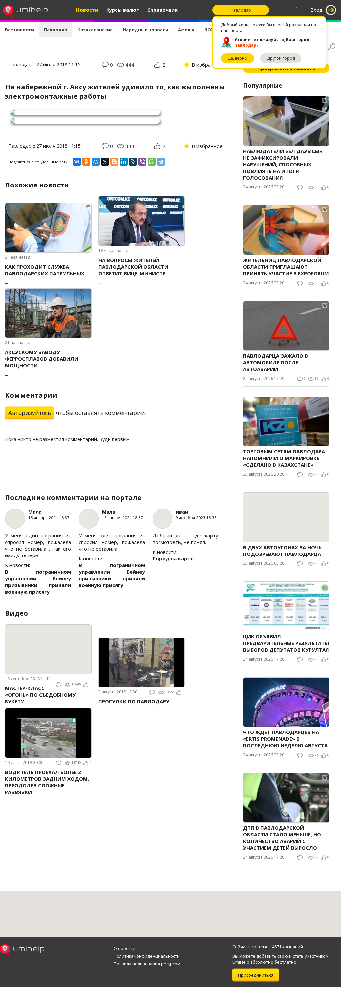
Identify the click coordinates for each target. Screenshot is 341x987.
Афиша (186, 30)
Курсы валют (122, 10)
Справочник (162, 10)
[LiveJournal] (133, 162)
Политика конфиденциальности (147, 956)
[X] (105, 162)
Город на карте (173, 558)
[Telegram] (161, 162)
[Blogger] (114, 162)
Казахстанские (95, 30)
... (44, 274)
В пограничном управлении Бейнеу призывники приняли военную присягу (38, 581)
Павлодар (55, 30)
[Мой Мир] (96, 162)
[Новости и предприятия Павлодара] (25, 10)
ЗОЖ (209, 30)
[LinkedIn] (124, 162)
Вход (316, 10)
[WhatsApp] (152, 162)
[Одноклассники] (86, 162)
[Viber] (142, 162)
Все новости (19, 30)
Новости (87, 10)
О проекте (124, 948)
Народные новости (145, 30)
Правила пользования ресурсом (147, 964)
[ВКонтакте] (77, 162)
